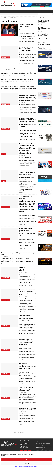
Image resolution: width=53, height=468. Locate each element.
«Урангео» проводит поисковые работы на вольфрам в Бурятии (43, 34)
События (9, 11)
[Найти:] (45, 13)
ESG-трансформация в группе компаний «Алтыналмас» (26, 26)
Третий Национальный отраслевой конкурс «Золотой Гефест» (26, 389)
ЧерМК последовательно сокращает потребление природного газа (43, 21)
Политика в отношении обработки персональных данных (26, 466)
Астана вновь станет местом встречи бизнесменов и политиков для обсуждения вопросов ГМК (27, 232)
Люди (3, 181)
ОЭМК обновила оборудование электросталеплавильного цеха (44, 28)
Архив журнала (46, 11)
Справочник (38, 11)
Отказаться (26, 463)
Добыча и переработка (7, 35)
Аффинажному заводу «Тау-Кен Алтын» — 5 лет (16, 68)
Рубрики (30, 11)
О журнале (38, 441)
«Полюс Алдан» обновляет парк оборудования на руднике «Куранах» (44, 46)
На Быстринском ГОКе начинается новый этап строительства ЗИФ (43, 40)
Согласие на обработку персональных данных (40, 448)
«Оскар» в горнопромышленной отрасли (25, 269)
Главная (3, 11)
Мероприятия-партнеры (20, 11)
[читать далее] (29, 42)
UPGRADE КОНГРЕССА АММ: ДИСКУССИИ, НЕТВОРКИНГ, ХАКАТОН (26, 48)
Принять (26, 459)
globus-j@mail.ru (26, 447)
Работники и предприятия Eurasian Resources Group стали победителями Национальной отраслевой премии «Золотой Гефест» (27, 174)
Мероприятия (5, 57)
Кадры (3, 154)
